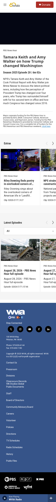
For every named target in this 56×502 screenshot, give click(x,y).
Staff (9, 393)
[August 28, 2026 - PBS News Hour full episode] (20, 250)
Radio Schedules (14, 447)
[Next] (52, 143)
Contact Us (11, 363)
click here (46, 126)
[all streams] (52, 498)
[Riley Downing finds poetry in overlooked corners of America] (20, 160)
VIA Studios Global (15, 384)
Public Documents (15, 387)
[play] (5, 498)
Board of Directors (15, 400)
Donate (46, 4)
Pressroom (11, 369)
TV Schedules (13, 441)
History (9, 454)
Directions (11, 434)
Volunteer (11, 420)
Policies (10, 427)
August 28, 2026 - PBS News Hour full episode (20, 272)
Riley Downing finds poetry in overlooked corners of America (19, 184)
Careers (10, 414)
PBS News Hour (10, 50)
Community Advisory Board (19, 407)
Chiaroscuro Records (16, 381)
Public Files (11, 461)
